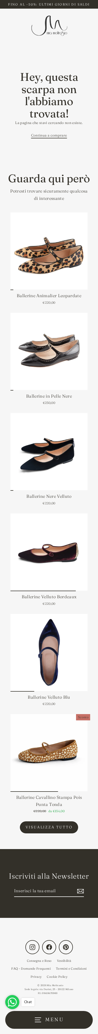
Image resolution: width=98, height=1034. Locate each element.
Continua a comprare (49, 135)
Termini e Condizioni (71, 968)
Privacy (36, 977)
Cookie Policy (57, 977)
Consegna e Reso (39, 961)
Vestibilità (64, 961)
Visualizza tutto (49, 827)
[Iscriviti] (80, 891)
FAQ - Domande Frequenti (31, 968)
